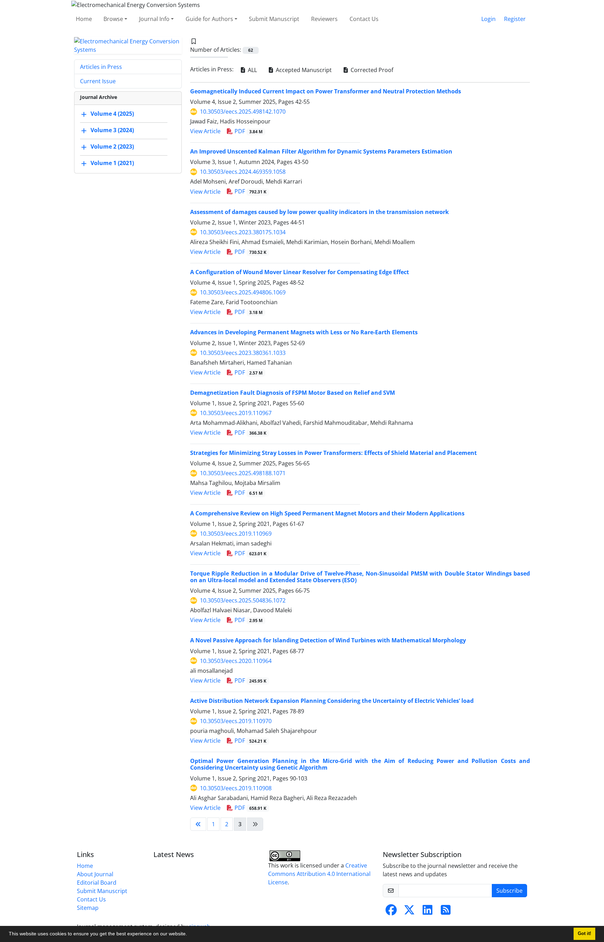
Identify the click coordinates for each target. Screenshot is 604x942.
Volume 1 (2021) (112, 163)
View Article (205, 131)
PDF (248, 131)
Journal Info (154, 19)
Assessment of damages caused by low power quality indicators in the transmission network (319, 212)
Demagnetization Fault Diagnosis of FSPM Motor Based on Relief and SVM (292, 393)
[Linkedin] (427, 912)
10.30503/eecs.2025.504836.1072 (243, 600)
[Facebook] (391, 912)
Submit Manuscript (274, 19)
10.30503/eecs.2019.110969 (236, 533)
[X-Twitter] (409, 912)
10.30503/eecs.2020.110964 (236, 661)
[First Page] (198, 824)
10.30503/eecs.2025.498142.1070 (243, 111)
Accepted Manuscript (303, 70)
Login (488, 19)
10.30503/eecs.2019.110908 (236, 788)
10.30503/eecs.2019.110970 (236, 721)
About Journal (95, 874)
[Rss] (445, 912)
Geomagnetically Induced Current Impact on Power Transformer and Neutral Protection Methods (325, 91)
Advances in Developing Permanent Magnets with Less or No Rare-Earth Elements (304, 332)
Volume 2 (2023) (112, 146)
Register (515, 19)
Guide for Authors (209, 19)
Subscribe (509, 890)
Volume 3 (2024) (112, 130)
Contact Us (364, 19)
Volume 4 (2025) (112, 113)
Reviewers (324, 19)
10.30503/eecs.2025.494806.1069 (243, 292)
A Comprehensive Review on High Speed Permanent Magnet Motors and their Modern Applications (327, 513)
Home (84, 19)
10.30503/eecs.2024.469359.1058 (243, 172)
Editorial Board (96, 882)
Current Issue (98, 81)
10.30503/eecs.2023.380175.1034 (243, 232)
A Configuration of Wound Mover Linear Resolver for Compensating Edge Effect (299, 272)
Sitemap (88, 908)
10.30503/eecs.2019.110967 (236, 413)
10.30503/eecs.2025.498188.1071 (243, 473)
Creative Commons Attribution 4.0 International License (319, 874)
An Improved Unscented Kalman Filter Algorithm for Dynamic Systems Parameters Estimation (321, 151)
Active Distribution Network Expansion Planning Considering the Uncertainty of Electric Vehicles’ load (332, 701)
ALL (251, 70)
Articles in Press (101, 67)
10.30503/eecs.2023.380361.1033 (243, 353)
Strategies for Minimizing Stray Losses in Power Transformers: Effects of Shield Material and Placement (333, 453)
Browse (113, 19)
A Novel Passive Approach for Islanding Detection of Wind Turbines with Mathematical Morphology (328, 640)
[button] (189, 935)
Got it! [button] (584, 933)
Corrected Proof (371, 70)
